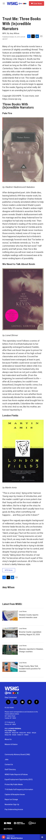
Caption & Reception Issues (15, 794)
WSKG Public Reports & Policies (16, 774)
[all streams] (43, 837)
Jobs (6, 759)
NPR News (9, 570)
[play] (3, 837)
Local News (23, 611)
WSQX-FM (15, 733)
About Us (8, 739)
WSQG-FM (22, 733)
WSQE (29, 733)
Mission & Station (11, 744)
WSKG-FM (8, 733)
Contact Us (9, 764)
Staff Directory (10, 769)
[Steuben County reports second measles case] (10, 616)
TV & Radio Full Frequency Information (19, 789)
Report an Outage (11, 799)
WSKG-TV (20, 735)
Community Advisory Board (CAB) (17, 754)
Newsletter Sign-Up (12, 804)
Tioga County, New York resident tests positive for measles (30, 668)
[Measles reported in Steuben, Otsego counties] (10, 650)
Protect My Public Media (14, 784)
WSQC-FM (8, 735)
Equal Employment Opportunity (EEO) (19, 779)
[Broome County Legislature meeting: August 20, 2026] (10, 633)
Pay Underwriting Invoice (14, 809)
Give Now (37, 3)
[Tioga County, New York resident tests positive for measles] (10, 667)
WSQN (14, 735)
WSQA (34, 733)
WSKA (26, 735)
